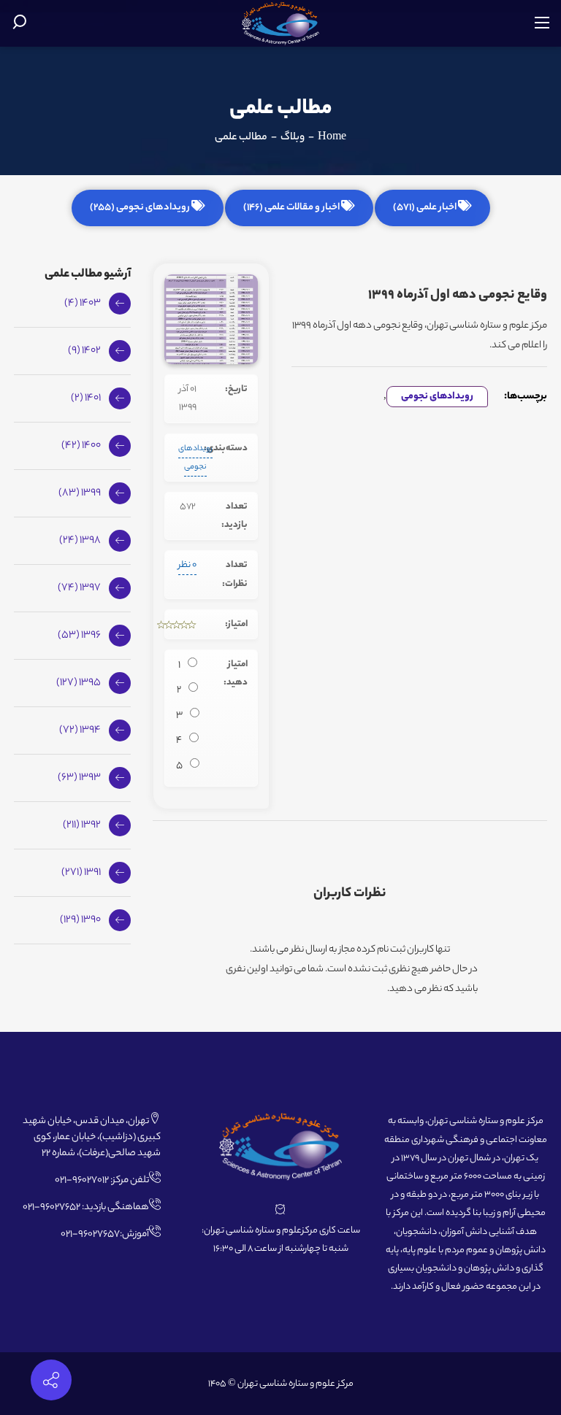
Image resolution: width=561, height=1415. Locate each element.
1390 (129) (80, 920)
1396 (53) (79, 635)
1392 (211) (82, 825)
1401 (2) (86, 398)
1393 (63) (79, 778)
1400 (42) (81, 446)
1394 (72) (80, 730)
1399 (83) (79, 493)
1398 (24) (80, 541)
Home (332, 138)
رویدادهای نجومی (437, 396)
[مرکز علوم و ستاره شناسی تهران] (281, 24)
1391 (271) (81, 873)
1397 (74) (79, 588)
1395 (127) (78, 683)
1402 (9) (84, 351)
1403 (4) (82, 303)
